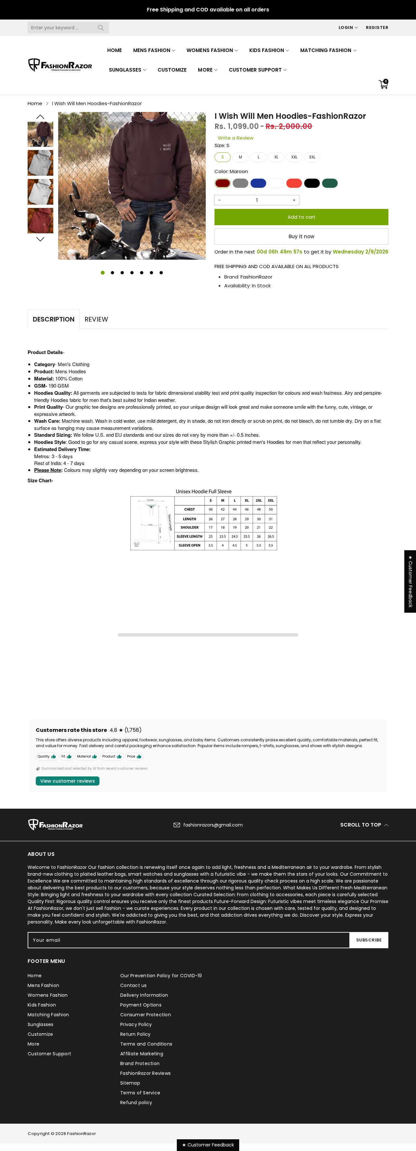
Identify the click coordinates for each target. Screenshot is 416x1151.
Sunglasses (125, 69)
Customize (172, 69)
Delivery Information (144, 995)
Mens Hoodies (70, 371)
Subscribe (369, 940)
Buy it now (301, 236)
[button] (40, 117)
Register (377, 27)
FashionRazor (256, 276)
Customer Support (255, 69)
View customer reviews (67, 781)
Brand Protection (140, 1063)
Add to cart (302, 216)
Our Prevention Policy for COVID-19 (161, 975)
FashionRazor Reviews (145, 1073)
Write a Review (236, 137)
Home (114, 50)
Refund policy (136, 1102)
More (205, 69)
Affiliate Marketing (141, 1053)
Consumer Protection (145, 1014)
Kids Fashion (266, 50)
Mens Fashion (151, 50)
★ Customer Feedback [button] (410, 581)
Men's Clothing (73, 364)
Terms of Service (140, 1092)
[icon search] (101, 28)
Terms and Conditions (146, 1044)
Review (96, 319)
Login (346, 27)
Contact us (133, 985)
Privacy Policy (136, 1024)
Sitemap (130, 1083)
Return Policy (135, 1034)
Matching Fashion (325, 50)
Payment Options (141, 1005)
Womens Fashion (210, 50)
